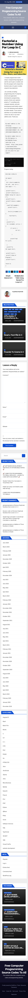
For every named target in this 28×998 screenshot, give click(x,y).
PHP (13, 309)
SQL (19, 311)
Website (5, 426)
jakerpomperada (14, 52)
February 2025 (7, 571)
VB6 (4, 840)
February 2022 (7, 600)
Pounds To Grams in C (14, 352)
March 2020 (6, 694)
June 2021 (6, 632)
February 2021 (7, 649)
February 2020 (7, 698)
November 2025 (7, 559)
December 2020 (7, 657)
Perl (10, 309)
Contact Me (8, 991)
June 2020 (6, 682)
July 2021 (5, 628)
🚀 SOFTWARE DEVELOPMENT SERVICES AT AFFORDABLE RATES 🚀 (14, 467)
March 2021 (6, 645)
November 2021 (7, 612)
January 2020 (6, 702)
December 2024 (7, 575)
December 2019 (7, 706)
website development (9, 848)
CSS (4, 746)
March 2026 (6, 547)
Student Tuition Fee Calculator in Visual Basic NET (13, 931)
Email (5, 417)
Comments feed (7, 871)
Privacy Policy (22, 991)
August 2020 (6, 673)
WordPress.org (7, 875)
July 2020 (5, 677)
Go (3, 758)
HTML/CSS (6, 762)
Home (3, 991)
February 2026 (7, 551)
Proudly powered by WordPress (9, 985)
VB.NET (5, 836)
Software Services (12, 311)
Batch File (6, 725)
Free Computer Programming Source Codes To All (14, 11)
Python (5, 807)
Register (5, 859)
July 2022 (5, 579)
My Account (15, 991)
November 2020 (7, 661)
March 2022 (6, 596)
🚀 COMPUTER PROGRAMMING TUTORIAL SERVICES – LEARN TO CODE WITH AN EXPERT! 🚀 (13, 475)
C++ (4, 742)
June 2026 (6, 542)
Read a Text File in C (13, 335)
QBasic (16, 309)
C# (3, 737)
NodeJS (5, 791)
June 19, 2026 (9, 899)
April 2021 (6, 641)
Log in (4, 863)
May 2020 (5, 686)
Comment (6, 375)
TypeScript (6, 832)
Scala (5, 311)
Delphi (5, 754)
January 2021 (6, 653)
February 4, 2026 (10, 950)
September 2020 (7, 669)
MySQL (5, 787)
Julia (4, 778)
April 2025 (6, 567)
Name (5, 407)
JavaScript (6, 770)
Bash (4, 721)
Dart (4, 750)
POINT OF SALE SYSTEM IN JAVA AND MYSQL (13, 948)
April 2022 (6, 592)
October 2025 (6, 563)
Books (4, 729)
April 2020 (6, 690)
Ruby (21, 309)
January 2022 (6, 604)
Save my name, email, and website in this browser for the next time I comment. (14, 439)
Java (4, 766)
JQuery (5, 774)
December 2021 (7, 608)
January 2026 (6, 555)
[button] (22, 27)
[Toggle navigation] (13, 27)
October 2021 (6, 616)
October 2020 (6, 665)
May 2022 (5, 587)
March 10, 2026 (9, 933)
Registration (14, 994)
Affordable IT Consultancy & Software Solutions (12, 318)
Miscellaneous (7, 782)
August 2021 (6, 624)
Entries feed (6, 867)
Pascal (6, 309)
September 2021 (7, 620)
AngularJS (6, 717)
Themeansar (14, 987)
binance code (6, 511)
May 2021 (5, 637)
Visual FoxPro (7, 844)
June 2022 (6, 583)
